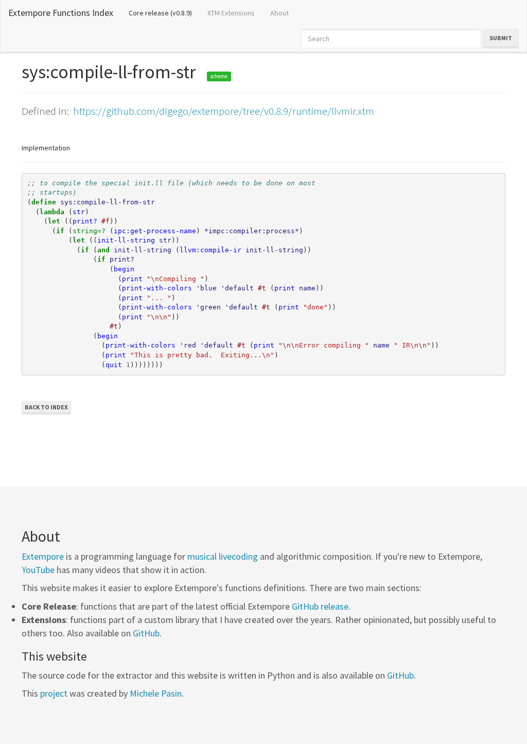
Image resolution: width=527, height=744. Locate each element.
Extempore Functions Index (60, 13)
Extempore (43, 556)
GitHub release (320, 606)
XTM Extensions (231, 13)
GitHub (146, 633)
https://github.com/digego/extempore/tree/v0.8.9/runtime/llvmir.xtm (223, 111)
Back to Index (46, 407)
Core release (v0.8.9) (164, 13)
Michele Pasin (156, 693)
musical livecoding (222, 556)
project (53, 693)
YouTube (38, 570)
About (279, 13)
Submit (500, 38)
